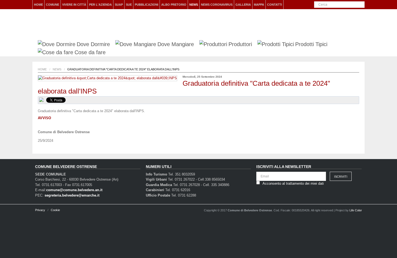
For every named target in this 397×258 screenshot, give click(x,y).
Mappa (259, 4)
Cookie (55, 210)
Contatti (274, 4)
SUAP (119, 4)
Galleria (243, 4)
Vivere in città (74, 4)
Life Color (355, 210)
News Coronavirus (217, 4)
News (193, 4)
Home (38, 4)
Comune (52, 4)
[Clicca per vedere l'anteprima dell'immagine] (107, 78)
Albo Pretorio (173, 4)
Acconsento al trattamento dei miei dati (293, 183)
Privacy (40, 210)
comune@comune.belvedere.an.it (74, 190)
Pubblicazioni (146, 4)
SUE (129, 4)
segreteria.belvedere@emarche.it (72, 195)
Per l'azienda (100, 4)
